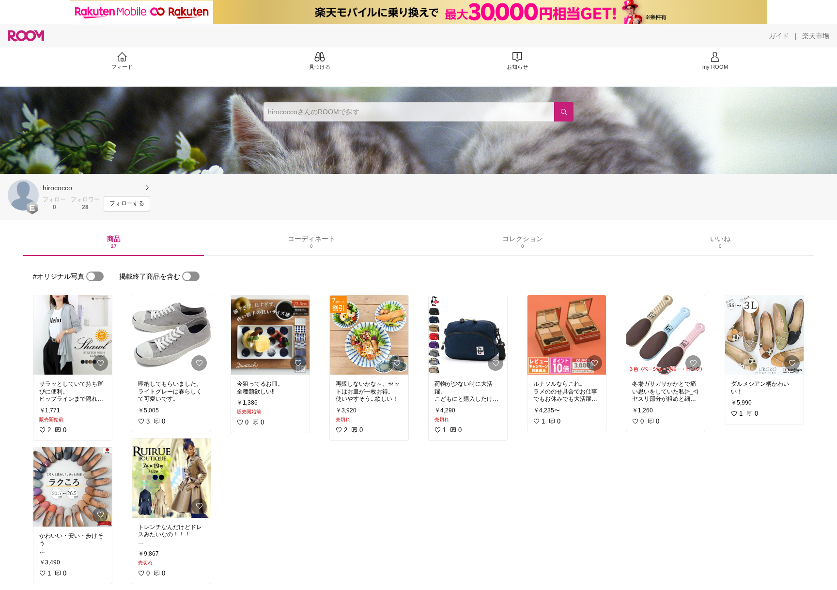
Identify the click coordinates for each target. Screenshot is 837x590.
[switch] (95, 276)
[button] (23, 195)
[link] (72, 335)
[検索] (564, 111)
